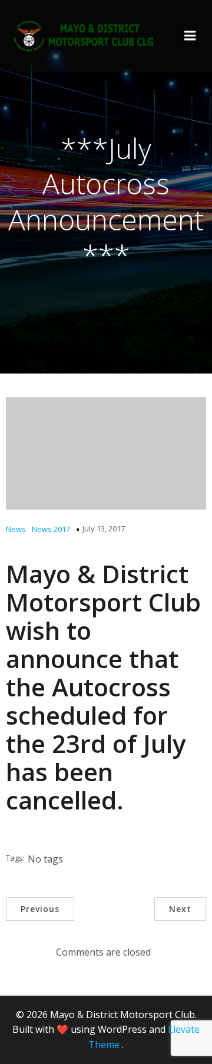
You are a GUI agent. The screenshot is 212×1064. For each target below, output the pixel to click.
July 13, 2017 (103, 528)
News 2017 (51, 529)
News (16, 529)
